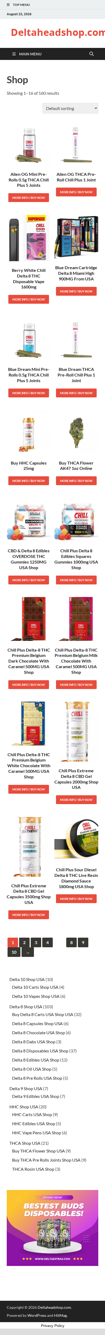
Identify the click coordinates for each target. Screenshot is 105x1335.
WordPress (36, 1315)
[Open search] (92, 54)
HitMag (60, 1315)
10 (14, 951)
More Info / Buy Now (28, 197)
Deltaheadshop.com (54, 1307)
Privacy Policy (52, 1325)
